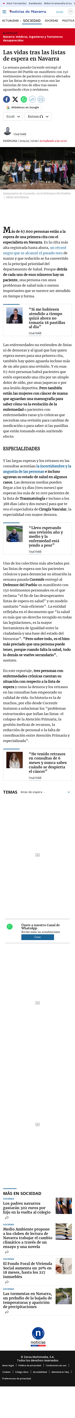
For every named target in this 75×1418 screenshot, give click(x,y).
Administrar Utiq (60, 1371)
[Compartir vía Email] (41, 100)
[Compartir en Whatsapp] (23, 100)
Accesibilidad (40, 1371)
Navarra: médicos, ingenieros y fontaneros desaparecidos (33, 38)
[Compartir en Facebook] (6, 100)
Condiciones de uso (56, 1365)
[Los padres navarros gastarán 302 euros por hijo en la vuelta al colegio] (64, 1206)
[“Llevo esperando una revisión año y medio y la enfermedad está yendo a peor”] (14, 534)
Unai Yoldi (20, 134)
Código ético (21, 1371)
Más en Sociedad (22, 1193)
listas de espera (31, 791)
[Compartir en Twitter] (15, 100)
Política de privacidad (29, 1365)
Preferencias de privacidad (16, 1378)
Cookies (6, 1371)
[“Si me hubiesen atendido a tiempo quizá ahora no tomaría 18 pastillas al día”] (14, 315)
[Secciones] (4, 12)
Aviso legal (8, 1365)
